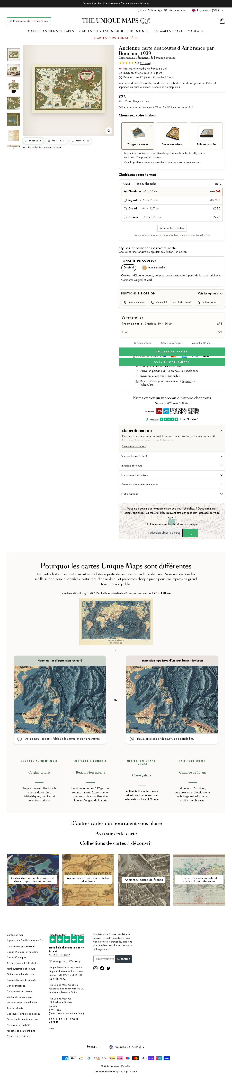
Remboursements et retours (21, 969)
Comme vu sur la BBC (18, 1025)
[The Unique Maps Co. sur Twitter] (109, 968)
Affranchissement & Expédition (23, 963)
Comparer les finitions (148, 157)
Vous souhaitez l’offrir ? (134, 456)
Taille (171, 183)
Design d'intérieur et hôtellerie (23, 952)
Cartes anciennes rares (51, 31)
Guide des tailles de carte (20, 974)
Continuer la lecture (134, 446)
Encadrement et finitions (134, 475)
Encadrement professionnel (21, 946)
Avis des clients (15, 1008)
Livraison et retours (131, 465)
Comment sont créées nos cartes (139, 484)
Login (52, 1028)
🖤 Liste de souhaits (174, 10)
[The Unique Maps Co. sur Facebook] (102, 968)
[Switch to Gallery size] (68, 88)
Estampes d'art (168, 31)
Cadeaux (196, 31)
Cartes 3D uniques (16, 957)
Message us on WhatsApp (66, 961)
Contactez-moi (15, 935)
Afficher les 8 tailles (172, 228)
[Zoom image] (108, 130)
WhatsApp (147, 384)
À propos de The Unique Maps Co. (25, 940)
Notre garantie (129, 494)
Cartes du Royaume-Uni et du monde (114, 31)
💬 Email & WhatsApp (150, 10)
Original (128, 267)
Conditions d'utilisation (19, 1036)
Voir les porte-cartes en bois (184, 162)
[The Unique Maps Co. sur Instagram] (95, 968)
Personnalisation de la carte (21, 980)
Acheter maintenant (172, 362)
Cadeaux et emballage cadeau (23, 1014)
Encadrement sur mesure (19, 991)
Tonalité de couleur (138, 260)
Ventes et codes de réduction (22, 1003)
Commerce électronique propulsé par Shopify (116, 1072)
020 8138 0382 (61, 955)
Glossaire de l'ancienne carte (22, 1019)
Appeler (186, 381)
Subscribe (123, 958)
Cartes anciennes (16, 986)
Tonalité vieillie (156, 267)
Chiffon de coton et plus (19, 997)
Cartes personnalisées (116, 38)
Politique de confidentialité (21, 1031)
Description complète (165, 87)
